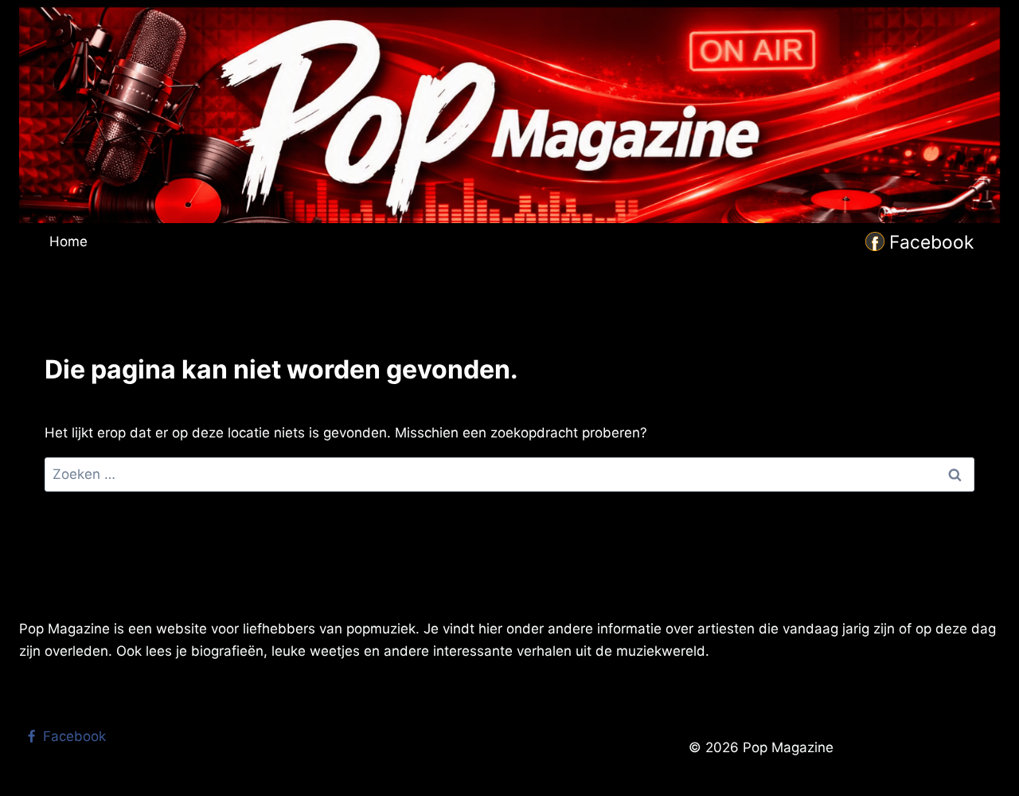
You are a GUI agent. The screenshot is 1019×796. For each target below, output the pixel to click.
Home (68, 241)
